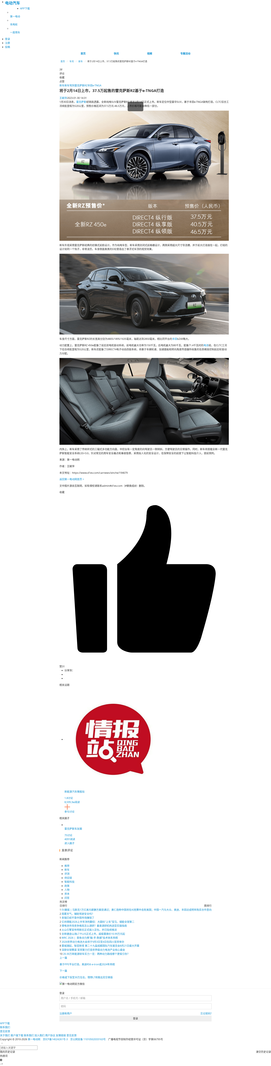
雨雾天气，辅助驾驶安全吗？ (78, 914)
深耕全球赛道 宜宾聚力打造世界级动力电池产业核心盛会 (93, 949)
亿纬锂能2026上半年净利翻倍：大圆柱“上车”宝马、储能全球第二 (98, 921)
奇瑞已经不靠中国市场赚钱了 (78, 917)
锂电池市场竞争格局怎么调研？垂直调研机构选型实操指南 (94, 925)
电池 (206, 345)
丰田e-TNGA (94, 85)
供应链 (68, 878)
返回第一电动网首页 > (71, 479)
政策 (66, 885)
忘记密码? (206, 1013)
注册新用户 (65, 1013)
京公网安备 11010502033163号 (88, 1039)
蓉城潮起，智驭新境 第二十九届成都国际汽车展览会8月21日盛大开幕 (100, 945)
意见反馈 (5, 1031)
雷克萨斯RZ (81, 85)
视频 (149, 53)
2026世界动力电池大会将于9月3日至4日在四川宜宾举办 (93, 942)
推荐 (66, 865)
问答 (66, 898)
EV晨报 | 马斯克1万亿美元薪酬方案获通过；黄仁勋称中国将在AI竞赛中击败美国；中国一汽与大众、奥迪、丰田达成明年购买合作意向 (137, 909)
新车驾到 (69, 85)
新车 (80, 61)
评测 (66, 873)
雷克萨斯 (81, 102)
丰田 (174, 339)
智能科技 (69, 881)
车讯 (71, 61)
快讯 (116, 53)
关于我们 (5, 1035)
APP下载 (25, 8)
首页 (83, 53)
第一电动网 (34, 1039)
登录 (135, 1018)
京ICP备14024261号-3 (55, 1039)
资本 (66, 893)
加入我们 (40, 1035)
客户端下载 (17, 1035)
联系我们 (5, 1027)
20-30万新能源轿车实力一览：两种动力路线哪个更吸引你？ (96, 954)
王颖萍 (63, 98)
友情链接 (61, 1035)
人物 (66, 889)
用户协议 (50, 1035)
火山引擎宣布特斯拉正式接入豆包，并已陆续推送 (89, 929)
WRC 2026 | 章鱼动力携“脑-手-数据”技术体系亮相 (90, 937)
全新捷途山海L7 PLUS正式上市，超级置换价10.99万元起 (93, 934)
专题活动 (185, 53)
